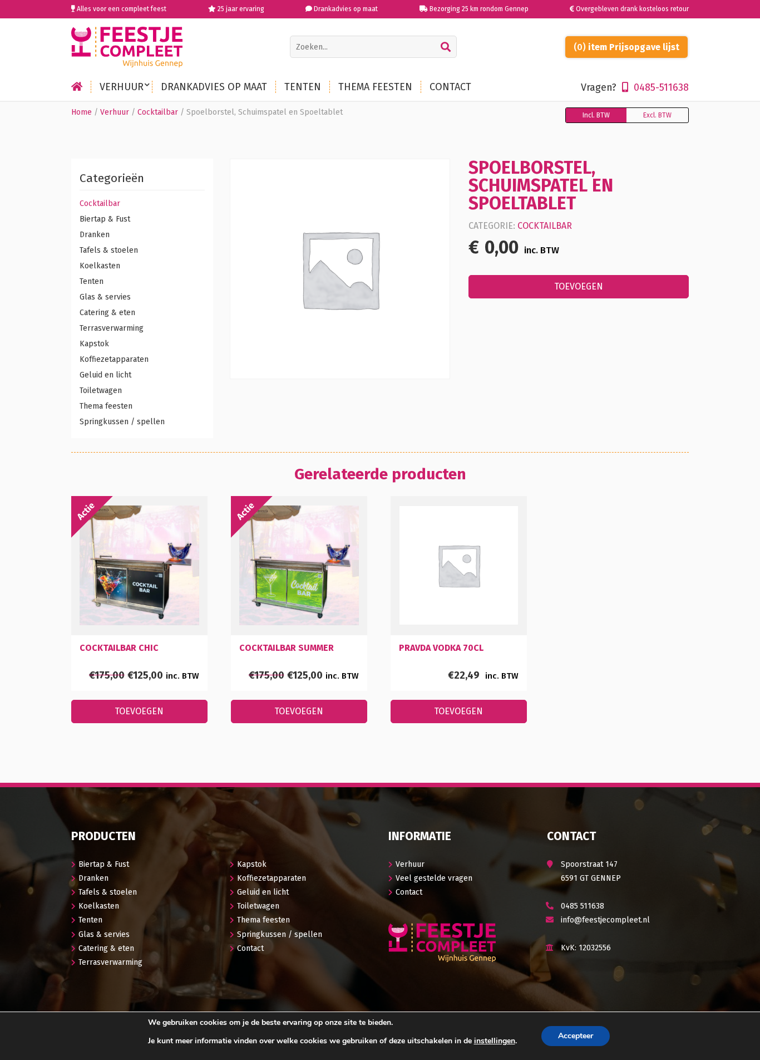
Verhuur (114, 112)
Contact (250, 948)
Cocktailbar (157, 112)
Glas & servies (105, 297)
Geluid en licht (105, 375)
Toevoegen (578, 286)
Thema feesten (106, 406)
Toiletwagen (101, 390)
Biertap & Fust (105, 219)
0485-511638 (635, 87)
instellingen (494, 1041)
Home (81, 112)
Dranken (95, 234)
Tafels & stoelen (109, 250)
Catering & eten (107, 312)
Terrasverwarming (112, 328)
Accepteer (575, 1035)
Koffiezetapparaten (114, 359)
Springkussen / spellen (122, 421)
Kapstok (94, 344)
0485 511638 (582, 906)
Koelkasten (100, 266)
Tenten (91, 281)
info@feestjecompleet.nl (605, 920)
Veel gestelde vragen (434, 878)
